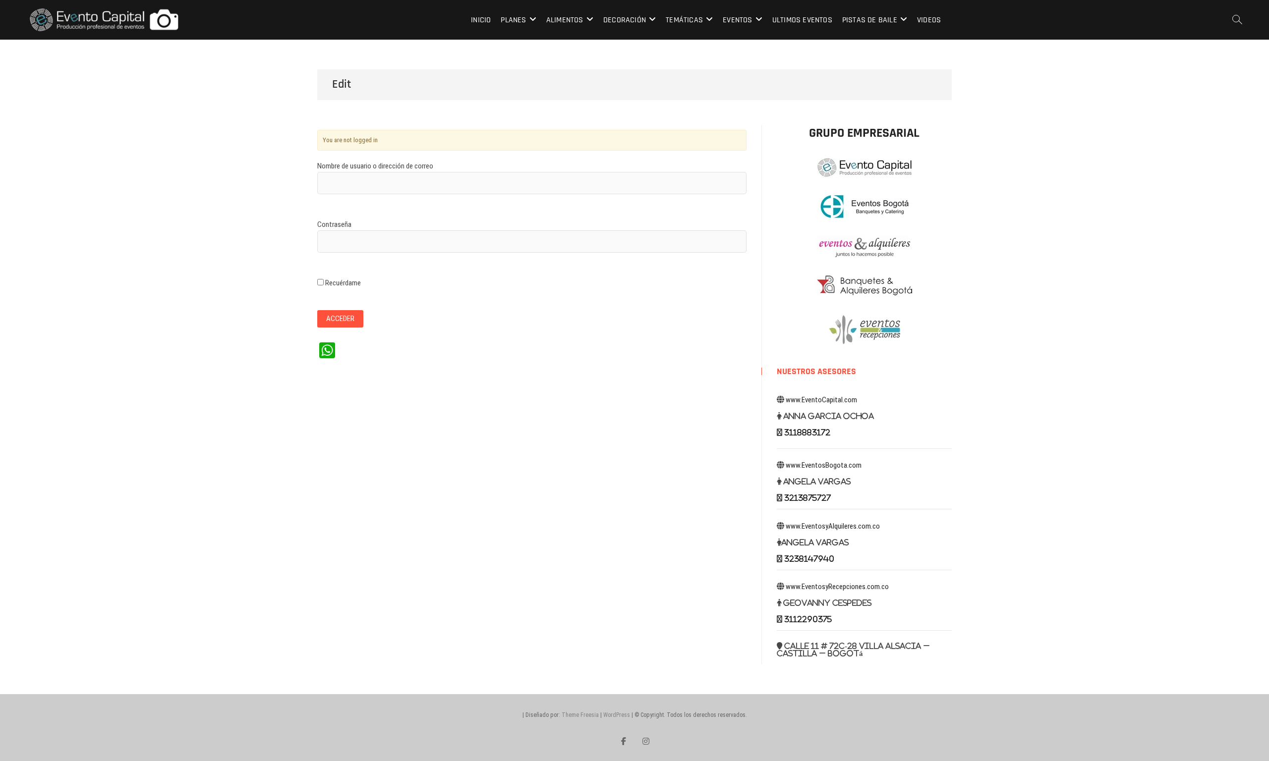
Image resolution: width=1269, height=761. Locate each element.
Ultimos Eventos (802, 20)
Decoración (624, 20)
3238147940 (809, 558)
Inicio (481, 20)
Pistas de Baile (869, 20)
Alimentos (564, 20)
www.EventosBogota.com (824, 465)
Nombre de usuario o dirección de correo (375, 166)
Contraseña (334, 224)
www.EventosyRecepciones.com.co (837, 586)
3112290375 (808, 619)
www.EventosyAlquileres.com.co (833, 526)
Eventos (737, 20)
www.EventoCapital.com (821, 399)
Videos (929, 20)
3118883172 (807, 432)
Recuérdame (342, 282)
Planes (513, 20)
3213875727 (807, 497)
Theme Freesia (580, 714)
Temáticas (684, 20)
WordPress (616, 714)
